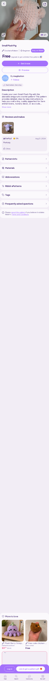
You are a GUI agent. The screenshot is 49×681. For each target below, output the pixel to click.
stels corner (29, 645)
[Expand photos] (3, 35)
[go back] (3, 3)
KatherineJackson (8, 645)
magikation (18, 76)
